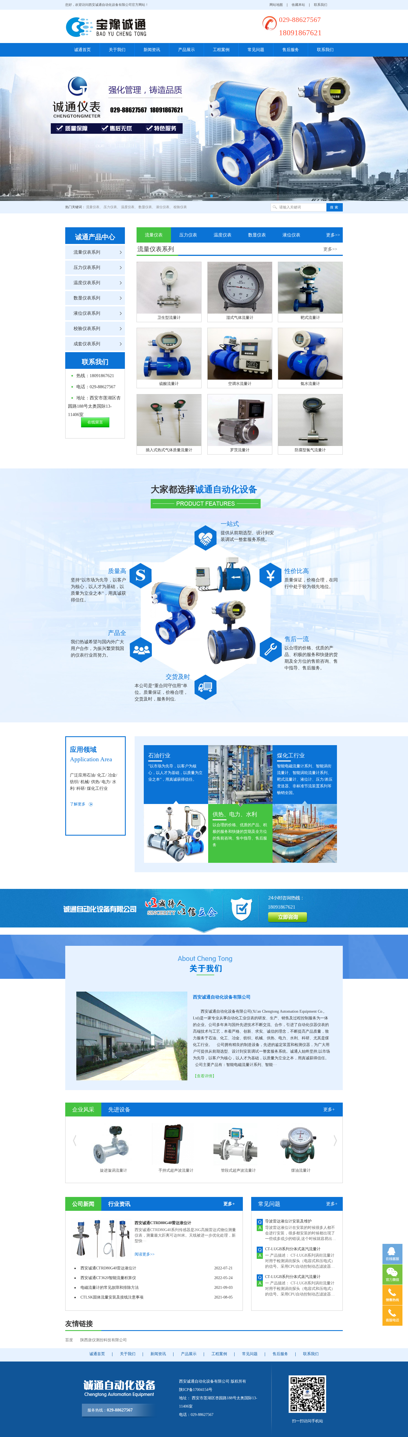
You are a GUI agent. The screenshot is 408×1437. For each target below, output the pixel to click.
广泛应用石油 (82, 775)
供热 (95, 782)
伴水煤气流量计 (238, 1170)
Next (399, 124)
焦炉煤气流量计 (300, 1170)
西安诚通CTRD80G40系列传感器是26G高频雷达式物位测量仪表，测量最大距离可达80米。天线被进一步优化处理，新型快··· (185, 1235)
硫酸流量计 (169, 384)
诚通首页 (82, 49)
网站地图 (276, 5)
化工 (101, 775)
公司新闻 (83, 1204)
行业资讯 (119, 1204)
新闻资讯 (151, 49)
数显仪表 (145, 207)
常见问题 (256, 49)
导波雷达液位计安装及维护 (288, 1221)
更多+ (329, 1109)
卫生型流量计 (169, 318)
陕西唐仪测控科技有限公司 (103, 1340)
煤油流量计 (176, 1170)
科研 (80, 788)
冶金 (112, 775)
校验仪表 (180, 207)
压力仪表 (110, 207)
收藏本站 (298, 5)
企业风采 (83, 1109)
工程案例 (221, 49)
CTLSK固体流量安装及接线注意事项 (111, 1297)
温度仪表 (127, 207)
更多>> (333, 235)
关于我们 (117, 49)
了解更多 (77, 804)
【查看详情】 (204, 1076)
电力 (106, 782)
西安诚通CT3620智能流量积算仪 (108, 1278)
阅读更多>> (145, 1254)
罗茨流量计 (240, 450)
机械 (84, 782)
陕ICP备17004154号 (195, 1390)
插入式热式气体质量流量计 (169, 450)
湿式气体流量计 (239, 318)
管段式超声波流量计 (113, 1170)
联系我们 (320, 5)
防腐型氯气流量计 (310, 450)
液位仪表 (162, 207)
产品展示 (186, 49)
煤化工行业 (97, 788)
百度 (69, 1340)
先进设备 (119, 1109)
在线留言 (95, 422)
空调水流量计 (239, 384)
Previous (8, 124)
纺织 (74, 782)
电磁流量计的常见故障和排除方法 (109, 1287)
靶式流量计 (310, 318)
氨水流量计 (310, 384)
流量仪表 (92, 207)
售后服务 (290, 49)
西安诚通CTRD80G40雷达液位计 (163, 1223)
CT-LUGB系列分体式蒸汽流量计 (293, 1249)
